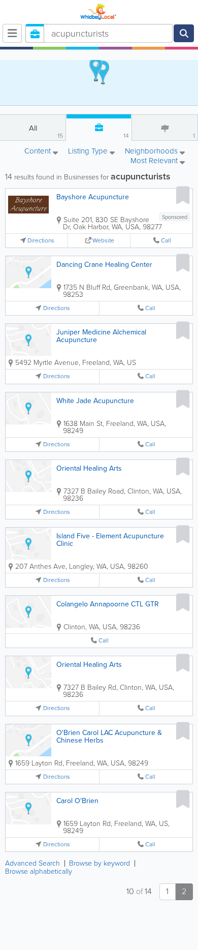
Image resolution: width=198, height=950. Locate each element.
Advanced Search (32, 863)
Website (103, 240)
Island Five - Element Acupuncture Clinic (110, 540)
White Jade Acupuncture (95, 400)
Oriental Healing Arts (89, 468)
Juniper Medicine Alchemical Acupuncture (101, 336)
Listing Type (89, 152)
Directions (40, 240)
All (46, 131)
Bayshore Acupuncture (92, 197)
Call (166, 240)
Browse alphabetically (38, 871)
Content (38, 152)
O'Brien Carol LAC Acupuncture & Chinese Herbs (109, 736)
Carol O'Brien (77, 800)
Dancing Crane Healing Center (104, 264)
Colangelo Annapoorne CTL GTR (107, 604)
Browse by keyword (99, 863)
